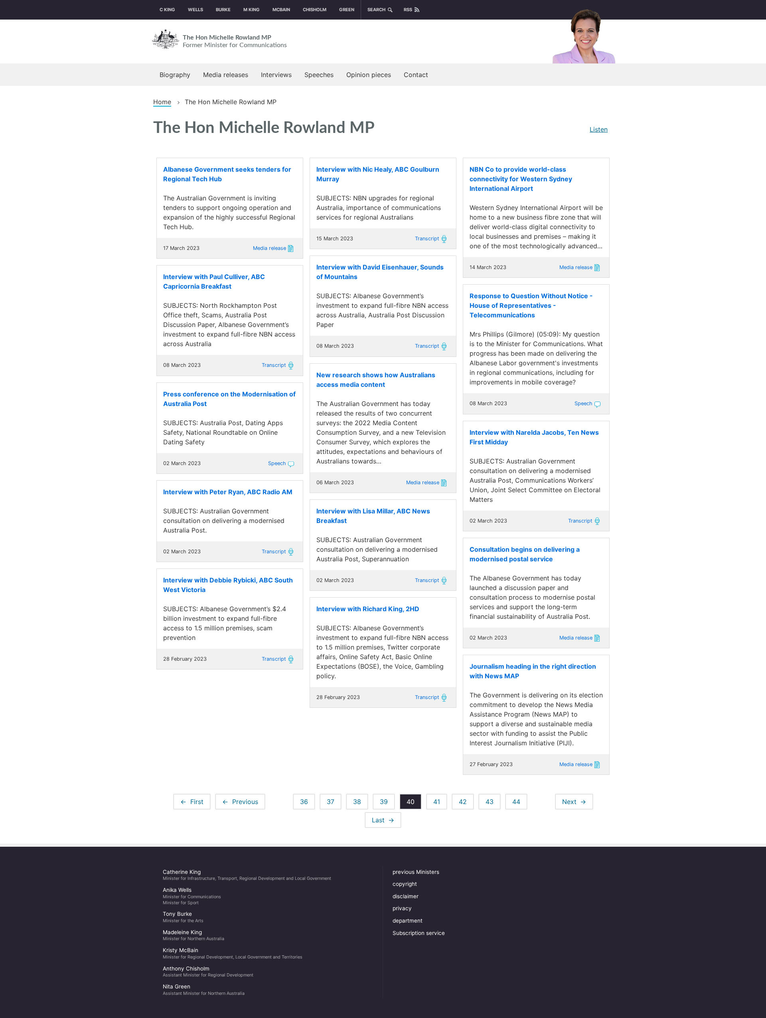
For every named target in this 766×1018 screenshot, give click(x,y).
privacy (402, 908)
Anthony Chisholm (208, 971)
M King (251, 9)
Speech (583, 403)
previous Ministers (416, 872)
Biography (175, 75)
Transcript (427, 239)
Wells (195, 9)
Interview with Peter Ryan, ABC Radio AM (227, 492)
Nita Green (204, 989)
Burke (223, 9)
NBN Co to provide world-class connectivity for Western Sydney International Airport (521, 178)
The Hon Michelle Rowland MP (235, 41)
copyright (405, 884)
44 (519, 802)
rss (408, 9)
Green (346, 9)
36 (307, 802)
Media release (269, 248)
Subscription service (419, 933)
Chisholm (314, 9)
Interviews (276, 75)
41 (440, 802)
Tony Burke (183, 917)
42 (466, 802)
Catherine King (247, 875)
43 (493, 802)
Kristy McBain (232, 953)
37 (334, 802)
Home (162, 102)
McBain (281, 9)
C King (167, 9)
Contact (416, 75)
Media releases (225, 75)
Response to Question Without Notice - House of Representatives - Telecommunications (531, 305)
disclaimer (406, 896)
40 (414, 803)
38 (360, 802)
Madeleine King (193, 935)
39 (387, 802)
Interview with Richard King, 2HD (367, 609)
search (376, 9)
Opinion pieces (368, 75)
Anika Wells (192, 896)
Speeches (319, 75)
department (407, 920)
